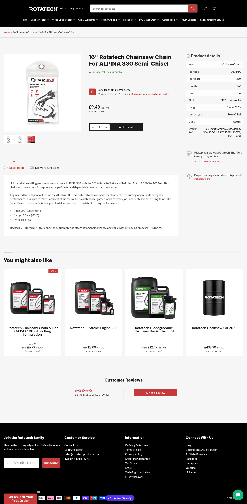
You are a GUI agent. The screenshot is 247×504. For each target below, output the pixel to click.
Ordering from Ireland (138, 472)
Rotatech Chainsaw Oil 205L (214, 328)
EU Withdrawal (134, 476)
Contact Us (71, 445)
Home (24, 19)
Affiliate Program (196, 454)
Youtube (191, 467)
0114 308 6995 (80, 459)
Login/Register (73, 449)
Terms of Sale (133, 449)
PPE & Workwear (147, 19)
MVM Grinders (189, 19)
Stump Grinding (109, 19)
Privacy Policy (133, 454)
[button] (20, 499)
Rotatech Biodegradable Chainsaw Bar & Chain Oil (153, 329)
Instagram (192, 463)
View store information (207, 161)
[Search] (192, 8)
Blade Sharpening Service (211, 19)
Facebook (191, 458)
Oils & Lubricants (86, 19)
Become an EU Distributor (201, 449)
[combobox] (143, 8)
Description (16, 167)
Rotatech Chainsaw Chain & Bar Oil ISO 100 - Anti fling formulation (32, 331)
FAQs (128, 467)
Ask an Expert (202, 178)
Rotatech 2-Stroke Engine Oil (93, 328)
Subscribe (51, 463)
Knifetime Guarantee (137, 458)
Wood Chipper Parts (62, 19)
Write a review (155, 392)
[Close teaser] (38, 492)
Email (8, 455)
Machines (128, 19)
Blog (188, 445)
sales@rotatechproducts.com (81, 454)
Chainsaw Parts (38, 19)
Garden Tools (168, 19)
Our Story (131, 463)
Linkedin (191, 472)
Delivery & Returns (47, 167)
